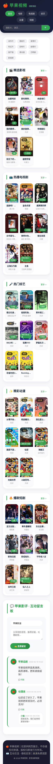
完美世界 (12, 480)
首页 (10, 13)
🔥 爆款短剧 (17, 498)
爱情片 (33, 41)
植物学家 (26, 159)
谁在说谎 (41, 236)
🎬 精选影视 (17, 70)
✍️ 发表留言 (20, 646)
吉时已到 (12, 587)
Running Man (27, 373)
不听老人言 (41, 556)
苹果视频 (18, 5)
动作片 (11, 41)
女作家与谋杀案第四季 (16, 236)
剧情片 (33, 47)
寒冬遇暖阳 (26, 526)
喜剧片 (22, 41)
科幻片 (11, 47)
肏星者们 (41, 98)
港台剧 (22, 52)
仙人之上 (26, 587)
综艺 (43, 13)
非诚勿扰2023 (12, 373)
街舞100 (26, 343)
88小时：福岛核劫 (14, 343)
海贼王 (41, 449)
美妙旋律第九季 (28, 129)
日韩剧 (33, 52)
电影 (20, 13)
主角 (26, 266)
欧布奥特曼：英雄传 (29, 98)
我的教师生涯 (12, 129)
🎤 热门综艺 (17, 284)
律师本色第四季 (28, 236)
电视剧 (32, 13)
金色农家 (26, 205)
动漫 (21, 20)
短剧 (32, 20)
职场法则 (12, 556)
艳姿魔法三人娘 (28, 419)
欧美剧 (11, 58)
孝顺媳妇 (41, 129)
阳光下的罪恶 (12, 159)
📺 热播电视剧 (18, 177)
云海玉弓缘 (12, 266)
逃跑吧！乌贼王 (13, 205)
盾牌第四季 (41, 205)
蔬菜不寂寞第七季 (14, 449)
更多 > (44, 70)
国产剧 (11, 52)
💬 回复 (21, 680)
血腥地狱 (12, 98)
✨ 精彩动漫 (17, 391)
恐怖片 (22, 47)
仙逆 (26, 449)
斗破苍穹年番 (27, 480)
